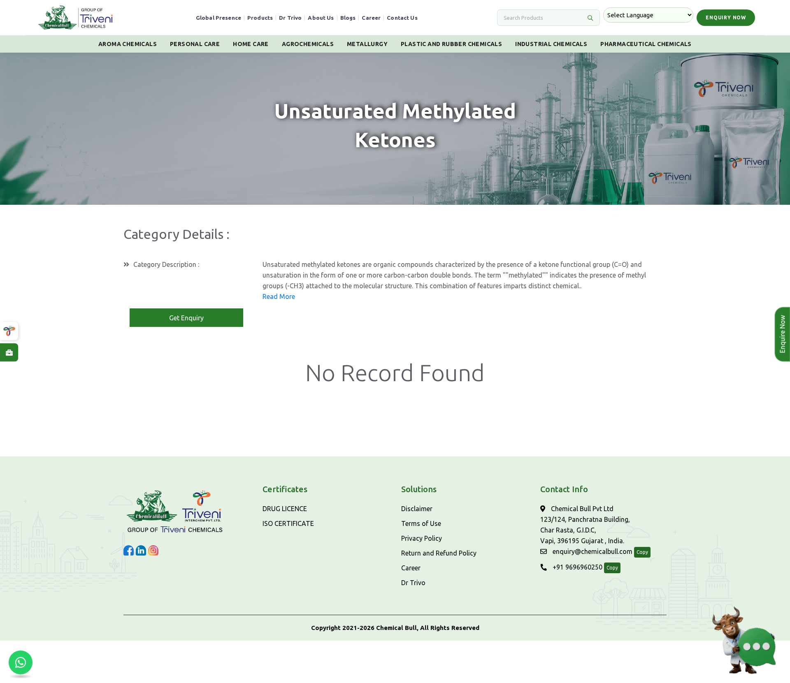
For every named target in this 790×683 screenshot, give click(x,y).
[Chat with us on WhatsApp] (20, 662)
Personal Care (195, 44)
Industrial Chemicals (551, 44)
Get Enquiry (186, 318)
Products (260, 17)
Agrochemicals (308, 44)
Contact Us (402, 17)
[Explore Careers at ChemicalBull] (9, 352)
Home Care (251, 44)
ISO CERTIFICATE (288, 523)
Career (371, 17)
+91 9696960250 (576, 567)
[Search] (590, 17)
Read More (279, 296)
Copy (642, 552)
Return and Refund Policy (438, 553)
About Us (321, 17)
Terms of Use (421, 523)
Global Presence (218, 17)
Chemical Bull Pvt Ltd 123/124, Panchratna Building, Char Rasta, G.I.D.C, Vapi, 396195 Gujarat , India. (585, 524)
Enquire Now (779, 334)
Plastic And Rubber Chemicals (451, 44)
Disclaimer (416, 508)
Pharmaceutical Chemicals (646, 44)
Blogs (348, 17)
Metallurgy (367, 44)
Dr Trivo (290, 17)
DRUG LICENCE (285, 508)
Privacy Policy (421, 538)
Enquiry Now (726, 17)
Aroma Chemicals (127, 44)
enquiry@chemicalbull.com (591, 551)
